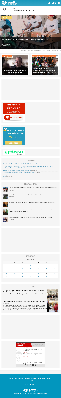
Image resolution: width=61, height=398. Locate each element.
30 (38, 276)
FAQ (16, 378)
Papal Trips (44, 56)
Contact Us (30, 381)
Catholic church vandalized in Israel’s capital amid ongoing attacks (18, 172)
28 (22, 276)
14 (22, 271)
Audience (21, 378)
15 (30, 271)
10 (46, 268)
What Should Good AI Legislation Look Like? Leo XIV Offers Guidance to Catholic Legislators (24, 163)
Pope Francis (51, 56)
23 (38, 273)
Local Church (7, 56)
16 (38, 271)
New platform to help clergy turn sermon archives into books (17, 170)
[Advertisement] (30, 89)
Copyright (48, 378)
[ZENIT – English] (17, 3)
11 (54, 268)
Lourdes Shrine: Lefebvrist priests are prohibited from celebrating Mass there (27, 194)
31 (46, 276)
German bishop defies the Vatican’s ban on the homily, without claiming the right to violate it (30, 217)
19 (7, 273)
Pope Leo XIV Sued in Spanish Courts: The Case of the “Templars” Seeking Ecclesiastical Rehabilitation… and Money (33, 188)
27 (14, 276)
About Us (12, 378)
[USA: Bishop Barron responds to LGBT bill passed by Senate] (15, 64)
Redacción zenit (5, 45)
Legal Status (41, 378)
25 (54, 273)
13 (14, 271)
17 (46, 271)
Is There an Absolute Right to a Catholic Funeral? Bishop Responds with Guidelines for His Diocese (32, 202)
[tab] (23, 345)
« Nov (4, 280)
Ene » (7, 280)
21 (22, 273)
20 (14, 273)
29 (30, 276)
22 (30, 273)
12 (7, 271)
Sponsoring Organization (30, 378)
